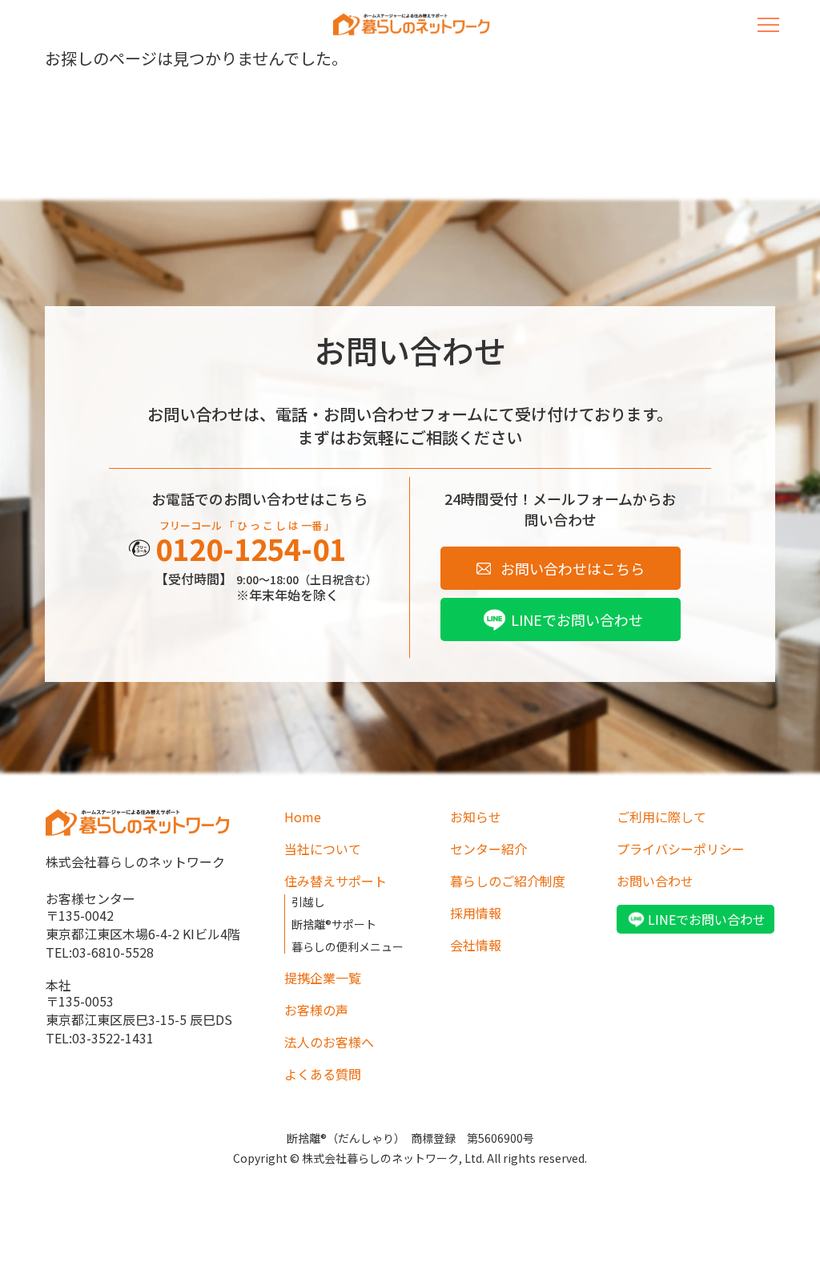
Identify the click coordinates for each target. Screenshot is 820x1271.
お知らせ (475, 816)
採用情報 (475, 912)
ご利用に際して (661, 816)
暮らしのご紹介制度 (507, 880)
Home (302, 816)
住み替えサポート (335, 880)
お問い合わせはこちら (572, 568)
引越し (308, 901)
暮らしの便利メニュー (347, 946)
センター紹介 (488, 848)
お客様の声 (316, 1009)
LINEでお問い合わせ (577, 619)
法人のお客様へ (329, 1041)
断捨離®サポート (333, 924)
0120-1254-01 (250, 548)
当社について (322, 848)
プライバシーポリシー (681, 848)
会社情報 (475, 944)
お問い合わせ (655, 880)
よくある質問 (322, 1073)
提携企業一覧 (322, 977)
